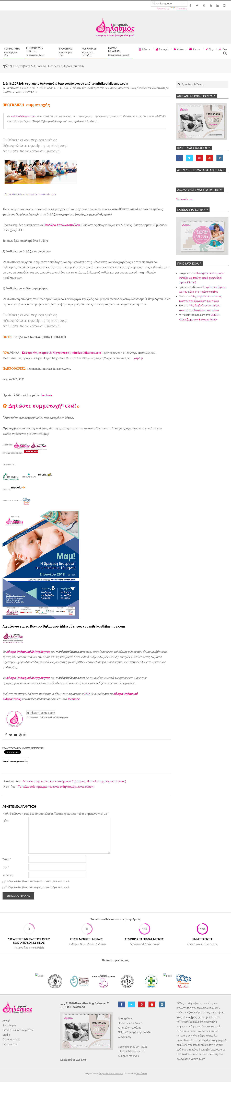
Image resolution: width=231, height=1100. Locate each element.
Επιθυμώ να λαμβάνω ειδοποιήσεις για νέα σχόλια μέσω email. (37, 881)
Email (6, 867)
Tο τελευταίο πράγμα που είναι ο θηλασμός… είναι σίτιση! (56, 786)
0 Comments (30, 91)
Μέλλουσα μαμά (127, 88)
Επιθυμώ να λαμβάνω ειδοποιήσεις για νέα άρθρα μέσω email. (37, 887)
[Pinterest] (20, 735)
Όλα (66, 88)
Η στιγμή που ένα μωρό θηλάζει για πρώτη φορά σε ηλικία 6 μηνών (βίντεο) (201, 277)
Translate (181, 8)
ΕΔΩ (86, 694)
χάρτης (138, 358)
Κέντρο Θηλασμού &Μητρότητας (28, 651)
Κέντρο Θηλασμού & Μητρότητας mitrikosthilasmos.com (61, 352)
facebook (46, 395)
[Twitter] (10, 735)
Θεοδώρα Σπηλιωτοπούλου (62, 225)
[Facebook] (5, 735)
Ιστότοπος (8, 875)
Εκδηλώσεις (88, 88)
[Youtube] (15, 735)
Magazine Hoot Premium (111, 1073)
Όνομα (7, 859)
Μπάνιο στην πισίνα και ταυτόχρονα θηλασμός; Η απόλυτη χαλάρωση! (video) (74, 781)
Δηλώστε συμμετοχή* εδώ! (42, 405)
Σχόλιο (6, 820)
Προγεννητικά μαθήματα (151, 88)
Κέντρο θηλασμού (106, 88)
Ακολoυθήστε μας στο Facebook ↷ (201, 170)
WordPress (141, 1073)
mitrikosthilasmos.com (23, 116)
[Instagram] (24, 735)
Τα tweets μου (184, 199)
